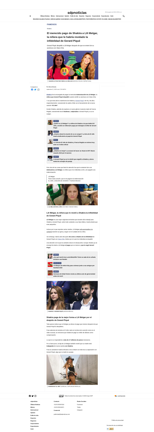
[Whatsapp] (38, 89)
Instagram (79, 410)
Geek (111, 16)
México (53, 16)
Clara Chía (61, 239)
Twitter (79, 407)
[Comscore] (120, 396)
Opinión (67, 16)
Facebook (80, 404)
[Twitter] (35, 89)
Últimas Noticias (45, 16)
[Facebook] (32, 89)
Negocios (88, 16)
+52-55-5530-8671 (59, 407)
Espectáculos (105, 16)
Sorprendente (96, 16)
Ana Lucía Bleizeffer (77, 19)
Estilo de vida (74, 16)
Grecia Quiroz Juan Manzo (60, 19)
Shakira (49, 28)
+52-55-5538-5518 (59, 404)
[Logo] (77, 12)
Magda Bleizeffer (114, 19)
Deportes (81, 16)
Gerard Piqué (79, 100)
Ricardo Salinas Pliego (41, 19)
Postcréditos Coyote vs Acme (96, 19)
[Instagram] (35, 396)
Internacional (59, 16)
